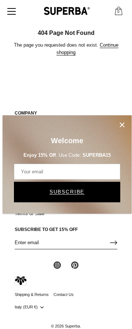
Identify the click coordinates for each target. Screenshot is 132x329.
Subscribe (67, 192)
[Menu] (12, 11)
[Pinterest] (74, 265)
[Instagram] (57, 265)
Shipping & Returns (32, 294)
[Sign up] (113, 242)
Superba (72, 326)
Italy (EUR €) (26, 307)
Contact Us (64, 294)
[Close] (122, 125)
